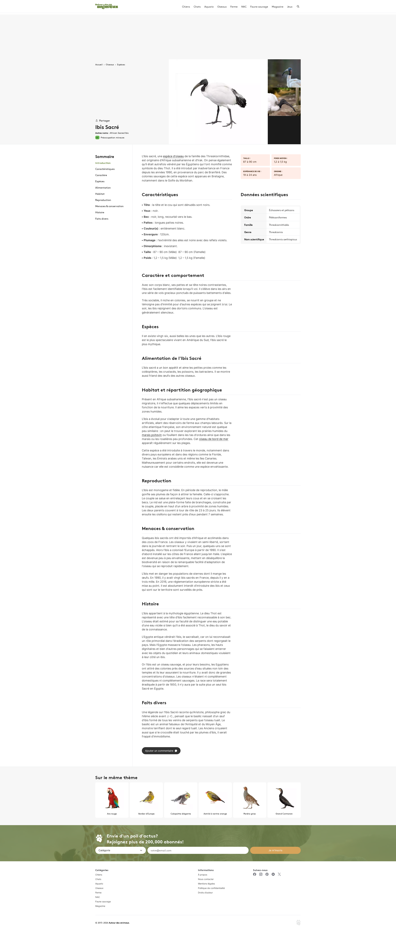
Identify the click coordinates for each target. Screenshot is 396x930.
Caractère (101, 175)
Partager (104, 120)
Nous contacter (206, 879)
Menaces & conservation (109, 206)
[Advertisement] (198, 36)
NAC (244, 6)
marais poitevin (152, 435)
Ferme (234, 6)
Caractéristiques (105, 168)
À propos (202, 874)
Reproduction (103, 200)
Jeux (289, 6)
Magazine (277, 6)
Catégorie (104, 850)
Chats (197, 6)
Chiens (186, 6)
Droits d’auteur (205, 892)
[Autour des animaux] (106, 6)
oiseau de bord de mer (213, 439)
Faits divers (101, 218)
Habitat (100, 193)
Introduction (103, 162)
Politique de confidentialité (211, 888)
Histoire (99, 212)
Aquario (209, 6)
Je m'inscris (275, 850)
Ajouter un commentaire (159, 750)
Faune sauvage (259, 6)
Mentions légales (206, 883)
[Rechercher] (298, 6)
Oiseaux (222, 6)
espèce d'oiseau (173, 156)
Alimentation (103, 187)
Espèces (99, 181)
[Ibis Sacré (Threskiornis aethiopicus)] (218, 101)
